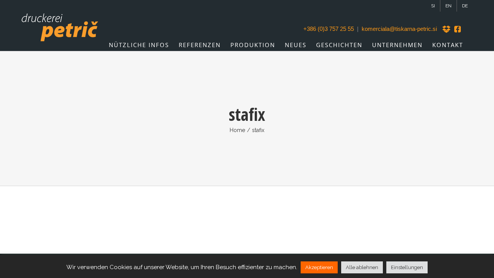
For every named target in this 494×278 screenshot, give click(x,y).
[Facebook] (458, 29)
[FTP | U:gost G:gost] (447, 29)
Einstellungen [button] (407, 267)
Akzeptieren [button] (319, 267)
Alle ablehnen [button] (362, 267)
